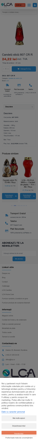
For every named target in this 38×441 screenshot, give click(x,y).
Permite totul (18, 434)
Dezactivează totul (18, 426)
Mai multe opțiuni (19, 418)
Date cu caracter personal (13, 411)
